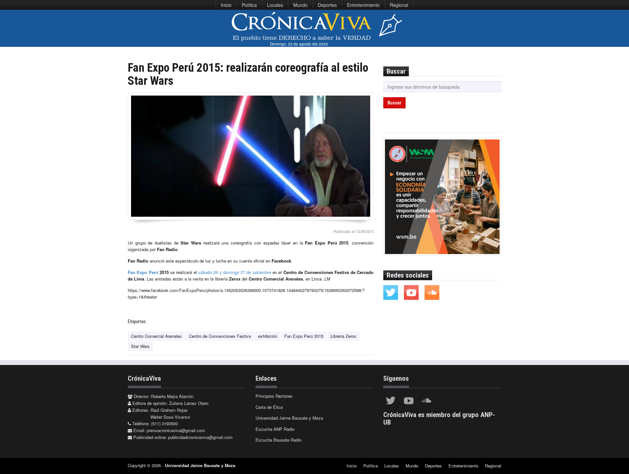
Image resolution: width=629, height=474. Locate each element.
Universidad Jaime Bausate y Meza (289, 418)
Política (249, 5)
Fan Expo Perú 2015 (303, 336)
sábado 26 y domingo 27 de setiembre (234, 272)
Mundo (300, 5)
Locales (275, 5)
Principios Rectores (274, 396)
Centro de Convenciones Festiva (220, 336)
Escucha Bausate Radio (278, 440)
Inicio (226, 5)
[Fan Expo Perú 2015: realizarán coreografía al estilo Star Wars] (250, 156)
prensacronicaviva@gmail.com (176, 430)
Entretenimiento (363, 5)
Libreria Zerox (343, 336)
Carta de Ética (269, 407)
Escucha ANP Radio (275, 429)
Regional (399, 5)
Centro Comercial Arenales (156, 336)
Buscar (394, 102)
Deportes (327, 5)
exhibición (267, 336)
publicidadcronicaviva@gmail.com (200, 437)
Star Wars (140, 346)
